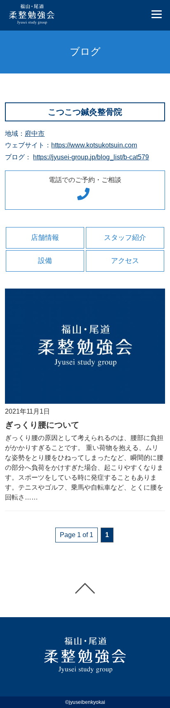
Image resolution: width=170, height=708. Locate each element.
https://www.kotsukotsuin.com (94, 145)
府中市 (35, 133)
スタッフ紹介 (125, 238)
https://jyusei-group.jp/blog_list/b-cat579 (91, 157)
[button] (156, 15)
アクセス (125, 261)
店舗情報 (45, 238)
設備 (45, 261)
